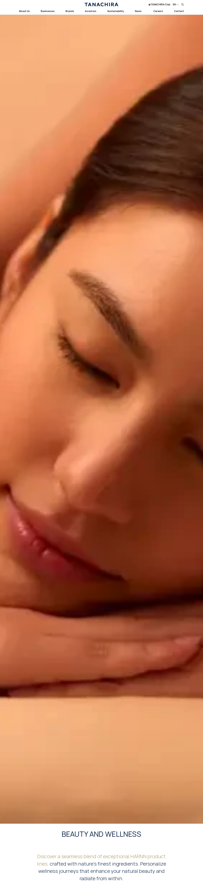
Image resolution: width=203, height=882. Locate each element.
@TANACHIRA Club (159, 4)
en (174, 4)
